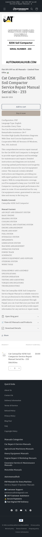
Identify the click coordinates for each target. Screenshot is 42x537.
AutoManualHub (23, 525)
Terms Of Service (11, 406)
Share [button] (6, 335)
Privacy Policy (9, 416)
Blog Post (8, 421)
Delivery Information (12, 400)
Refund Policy (9, 411)
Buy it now (21, 113)
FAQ (6, 426)
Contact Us (8, 395)
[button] (4, 8)
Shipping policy (34, 528)
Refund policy (9, 528)
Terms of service (21, 528)
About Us (8, 390)
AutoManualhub (12, 525)
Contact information (22, 532)
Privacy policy (35, 525)
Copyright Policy (10, 431)
